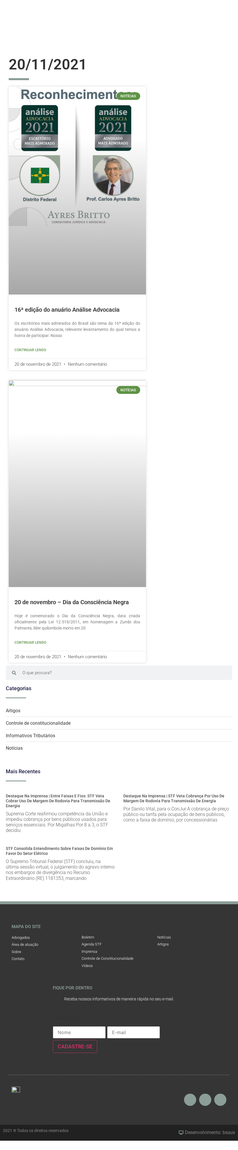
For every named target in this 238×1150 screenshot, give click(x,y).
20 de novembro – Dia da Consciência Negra (72, 602)
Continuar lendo (30, 350)
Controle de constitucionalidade (38, 723)
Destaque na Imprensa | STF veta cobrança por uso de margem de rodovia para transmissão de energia (173, 798)
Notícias (14, 748)
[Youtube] (205, 1100)
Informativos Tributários (30, 735)
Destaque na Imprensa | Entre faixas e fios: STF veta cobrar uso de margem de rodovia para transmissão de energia (58, 801)
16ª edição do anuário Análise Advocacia (67, 309)
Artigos (13, 710)
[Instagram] (190, 1100)
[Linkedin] (220, 1100)
